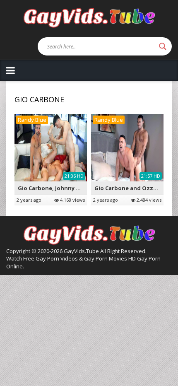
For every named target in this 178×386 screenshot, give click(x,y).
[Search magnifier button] (162, 46)
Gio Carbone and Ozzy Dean (133, 188)
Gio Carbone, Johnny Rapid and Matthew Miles (82, 188)
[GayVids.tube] (89, 17)
